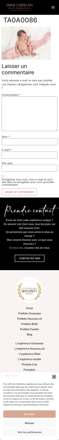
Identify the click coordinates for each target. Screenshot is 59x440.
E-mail (7, 149)
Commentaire (11, 94)
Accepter (29, 414)
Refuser (29, 423)
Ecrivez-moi (16, 247)
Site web (7, 163)
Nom (6, 136)
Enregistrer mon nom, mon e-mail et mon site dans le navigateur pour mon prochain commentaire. (28, 182)
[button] (54, 376)
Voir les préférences (30, 432)
